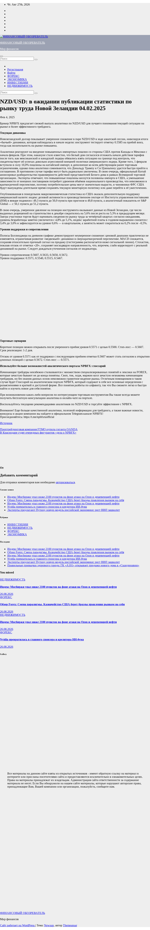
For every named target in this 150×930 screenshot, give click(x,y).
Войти (11, 72)
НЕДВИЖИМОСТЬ (20, 85)
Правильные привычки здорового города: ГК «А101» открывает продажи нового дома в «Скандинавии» (73, 565)
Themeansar (70, 925)
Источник (6, 423)
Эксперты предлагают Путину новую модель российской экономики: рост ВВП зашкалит (63, 510)
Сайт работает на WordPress (17, 925)
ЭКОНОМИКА (17, 79)
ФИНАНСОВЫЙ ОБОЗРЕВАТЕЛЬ (22, 42)
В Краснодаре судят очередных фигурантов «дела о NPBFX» (38, 432)
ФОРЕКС (13, 76)
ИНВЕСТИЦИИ (17, 82)
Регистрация (15, 69)
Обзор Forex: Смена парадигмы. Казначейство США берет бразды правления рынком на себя (65, 500)
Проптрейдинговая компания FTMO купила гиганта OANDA (39, 429)
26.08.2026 (6, 593)
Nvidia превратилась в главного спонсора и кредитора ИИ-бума (47, 506)
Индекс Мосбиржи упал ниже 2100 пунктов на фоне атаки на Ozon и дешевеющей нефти (63, 496)
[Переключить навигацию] (1, 56)
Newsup (49, 925)
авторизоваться (65, 482)
